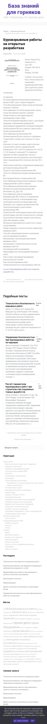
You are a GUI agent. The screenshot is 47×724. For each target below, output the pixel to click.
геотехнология (7, 623)
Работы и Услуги (11, 549)
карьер (25, 634)
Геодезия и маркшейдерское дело (17, 469)
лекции (5, 636)
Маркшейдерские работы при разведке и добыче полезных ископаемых (20, 573)
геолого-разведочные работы (23, 619)
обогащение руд (22, 643)
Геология (8, 473)
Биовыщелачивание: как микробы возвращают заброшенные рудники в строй (22, 567)
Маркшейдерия (9, 583)
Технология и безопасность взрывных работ (21, 562)
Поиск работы (10, 518)
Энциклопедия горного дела (15, 514)
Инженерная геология (12, 579)
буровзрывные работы (35, 279)
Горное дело (9, 478)
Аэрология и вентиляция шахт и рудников (20, 464)
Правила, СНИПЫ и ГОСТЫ (14, 495)
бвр (26, 279)
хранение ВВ (20, 281)
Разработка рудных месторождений (18, 502)
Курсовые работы (11, 540)
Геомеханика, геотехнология (15, 476)
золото (33, 631)
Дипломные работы (12, 535)
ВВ (4, 281)
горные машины (21, 630)
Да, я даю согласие (21, 721)
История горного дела (13, 488)
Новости (8, 525)
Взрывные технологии (18, 31)
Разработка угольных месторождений (19, 504)
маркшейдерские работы (16, 636)
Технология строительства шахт (17, 507)
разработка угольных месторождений (22, 651)
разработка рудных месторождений (23, 649)
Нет (32, 721)
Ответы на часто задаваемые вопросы (19, 544)
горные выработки (26, 627)
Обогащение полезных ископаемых (18, 490)
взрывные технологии (18, 615)
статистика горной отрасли (28, 654)
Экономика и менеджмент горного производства (23, 511)
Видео (7, 533)
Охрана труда (10, 492)
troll (23, 54)
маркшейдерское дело (33, 636)
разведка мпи (28, 646)
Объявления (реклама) (11, 516)
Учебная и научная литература (16, 509)
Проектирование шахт (13, 497)
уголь (28, 656)
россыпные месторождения (11, 654)
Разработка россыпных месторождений (20, 499)
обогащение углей (32, 643)
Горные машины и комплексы (16, 481)
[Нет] (44, 715)
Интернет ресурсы (11, 523)
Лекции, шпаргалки (12, 542)
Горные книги (8, 462)
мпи (4, 640)
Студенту (6, 530)
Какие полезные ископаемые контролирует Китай (21, 703)
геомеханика (36, 619)
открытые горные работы (13, 646)
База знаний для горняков (23, 9)
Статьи (7, 528)
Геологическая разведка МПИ (16, 471)
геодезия (33, 615)
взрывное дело (11, 281)
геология (8, 618)
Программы (9, 547)
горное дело (21, 623)
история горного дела (16, 634)
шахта (24, 659)
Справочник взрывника (22, 439)
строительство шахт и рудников (14, 656)
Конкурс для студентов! (14, 537)
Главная (5, 31)
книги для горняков (34, 634)
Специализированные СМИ (13, 521)
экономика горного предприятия (21, 661)
